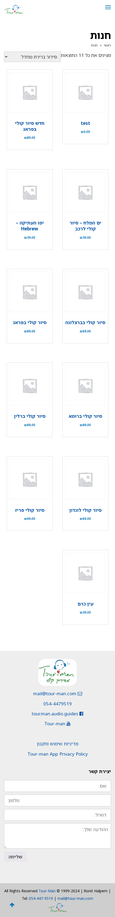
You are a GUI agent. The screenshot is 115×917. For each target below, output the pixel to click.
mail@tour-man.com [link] (55, 693)
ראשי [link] (107, 45)
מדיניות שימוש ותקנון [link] (57, 744)
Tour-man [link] (55, 723)
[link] (13, 9)
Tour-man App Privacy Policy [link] (58, 754)
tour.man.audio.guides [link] (55, 714)
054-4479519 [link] (57, 704)
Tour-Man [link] (47, 890)
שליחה (15, 857)
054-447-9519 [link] (41, 898)
